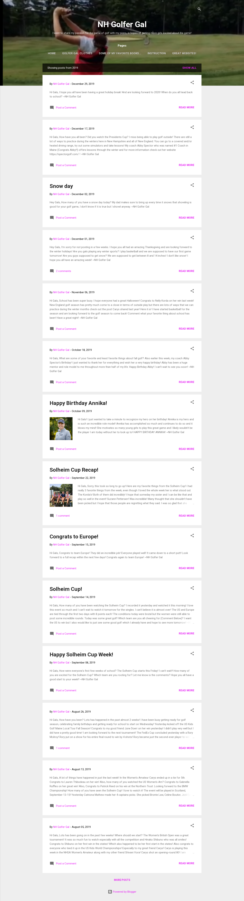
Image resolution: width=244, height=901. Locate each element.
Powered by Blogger (124, 891)
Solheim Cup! (66, 589)
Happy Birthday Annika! (78, 403)
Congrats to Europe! (74, 536)
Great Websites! (184, 53)
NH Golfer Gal (122, 24)
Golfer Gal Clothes (77, 53)
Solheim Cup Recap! (74, 470)
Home (52, 53)
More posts (122, 880)
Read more (186, 107)
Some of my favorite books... (120, 53)
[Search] (199, 9)
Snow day (61, 186)
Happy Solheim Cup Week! (81, 654)
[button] (192, 83)
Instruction (157, 53)
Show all (189, 67)
